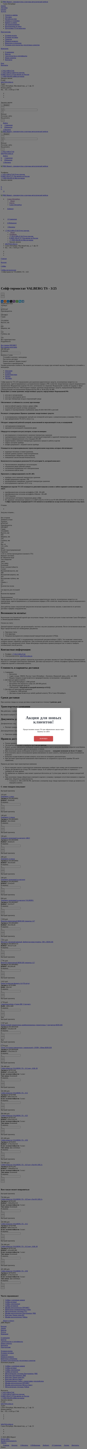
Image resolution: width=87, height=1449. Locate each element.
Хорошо (43, 739)
